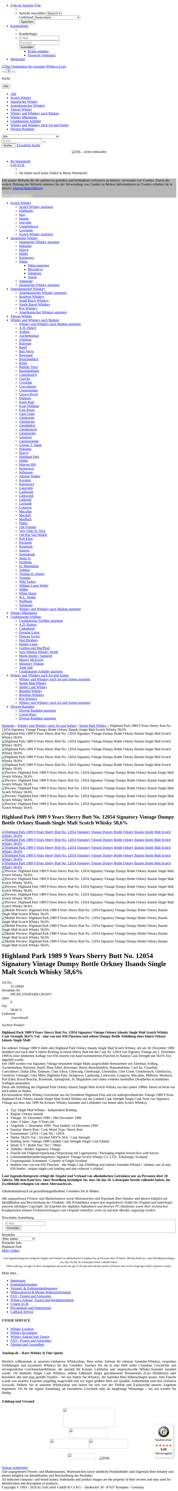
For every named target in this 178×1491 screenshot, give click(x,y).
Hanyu (23, 250)
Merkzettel (17, 59)
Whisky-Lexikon (22, 1329)
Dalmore (25, 398)
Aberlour (25, 339)
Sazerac (24, 550)
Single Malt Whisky (32, 683)
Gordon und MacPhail (34, 648)
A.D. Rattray (28, 624)
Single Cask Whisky (33, 687)
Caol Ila (24, 378)
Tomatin (24, 578)
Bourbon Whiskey (31, 296)
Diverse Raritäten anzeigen (37, 710)
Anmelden (13, 1228)
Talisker (24, 570)
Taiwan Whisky (21, 109)
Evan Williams (29, 406)
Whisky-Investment (23, 1333)
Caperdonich (28, 375)
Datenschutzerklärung (28, 188)
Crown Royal (28, 394)
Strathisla (25, 562)
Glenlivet (25, 437)
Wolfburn (25, 601)
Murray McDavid (31, 660)
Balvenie (25, 343)
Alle (13, 94)
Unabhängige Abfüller (25, 121)
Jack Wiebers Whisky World (38, 652)
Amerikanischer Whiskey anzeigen (43, 293)
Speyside (25, 222)
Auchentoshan (29, 336)
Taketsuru (34, 273)
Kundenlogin (19, 26)
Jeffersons (26, 472)
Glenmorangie (29, 441)
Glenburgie (27, 417)
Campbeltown (28, 226)
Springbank (27, 554)
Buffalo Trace (28, 367)
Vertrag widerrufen (15, 1468)
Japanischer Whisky (24, 101)
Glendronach (28, 429)
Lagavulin (26, 488)
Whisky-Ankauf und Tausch (29, 1337)
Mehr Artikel (10, 1250)
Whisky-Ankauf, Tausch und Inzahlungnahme (42, 1300)
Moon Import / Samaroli (35, 656)
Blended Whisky (30, 691)
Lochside (25, 503)
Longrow (25, 507)
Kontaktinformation (23, 1284)
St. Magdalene (29, 566)
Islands (24, 218)
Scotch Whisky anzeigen (36, 207)
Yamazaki (26, 281)
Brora (23, 363)
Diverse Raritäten (22, 129)
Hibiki (23, 254)
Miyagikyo (35, 269)
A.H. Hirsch (27, 328)
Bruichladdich (28, 359)
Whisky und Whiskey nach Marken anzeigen (50, 324)
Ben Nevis (26, 351)
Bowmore (26, 355)
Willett (23, 589)
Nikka (23, 261)
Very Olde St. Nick (32, 531)
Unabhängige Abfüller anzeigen (41, 621)
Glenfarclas (27, 421)
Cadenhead (27, 628)
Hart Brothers (28, 640)
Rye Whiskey (28, 308)
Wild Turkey (27, 581)
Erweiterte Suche (28, 145)
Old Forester (27, 527)
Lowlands (26, 230)
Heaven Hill (27, 464)
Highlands (26, 211)
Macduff (25, 515)
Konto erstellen (38, 51)
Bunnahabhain (29, 371)
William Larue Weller (33, 585)
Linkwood (26, 496)
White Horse (27, 593)
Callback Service (22, 1312)
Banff (23, 347)
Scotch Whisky (20, 98)
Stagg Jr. (25, 558)
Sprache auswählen (32, 13)
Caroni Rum (27, 714)
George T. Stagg (30, 445)
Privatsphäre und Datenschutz (30, 1308)
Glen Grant (27, 414)
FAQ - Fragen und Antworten (30, 1296)
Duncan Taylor (29, 636)
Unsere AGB (19, 1304)
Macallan (25, 511)
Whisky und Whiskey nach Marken (34, 113)
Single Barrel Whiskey (34, 304)
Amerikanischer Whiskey (27, 105)
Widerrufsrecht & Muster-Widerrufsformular (40, 1292)
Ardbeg (24, 332)
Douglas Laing (29, 632)
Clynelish (25, 382)
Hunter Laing (28, 644)
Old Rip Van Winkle (33, 535)
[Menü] (171, 1426)
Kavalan (25, 480)
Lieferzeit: (9, 1014)
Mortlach (25, 519)
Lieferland (26, 17)
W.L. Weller (27, 597)
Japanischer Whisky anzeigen (39, 242)
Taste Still (26, 667)
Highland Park (29, 457)
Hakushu (25, 246)
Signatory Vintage (31, 663)
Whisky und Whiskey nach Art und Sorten (39, 125)
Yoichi (32, 277)
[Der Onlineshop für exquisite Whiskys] (34, 66)
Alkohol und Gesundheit (27, 1344)
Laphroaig (26, 492)
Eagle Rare (26, 402)
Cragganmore (28, 390)
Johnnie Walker (29, 476)
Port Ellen (26, 539)
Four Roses (27, 410)
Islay (22, 214)
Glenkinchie (27, 433)
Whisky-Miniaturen (23, 117)
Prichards (25, 542)
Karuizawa (26, 257)
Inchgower (26, 468)
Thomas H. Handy (32, 574)
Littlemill (25, 499)
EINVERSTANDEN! (17, 195)
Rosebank (26, 546)
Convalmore (27, 386)
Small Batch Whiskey (34, 300)
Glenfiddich (27, 425)
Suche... (8, 145)
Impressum (17, 1280)
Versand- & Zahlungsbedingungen (34, 1288)
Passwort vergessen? (42, 55)
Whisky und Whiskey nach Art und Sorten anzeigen (54, 679)
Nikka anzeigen (38, 265)
